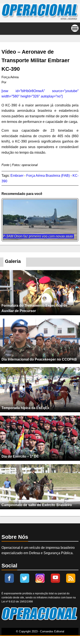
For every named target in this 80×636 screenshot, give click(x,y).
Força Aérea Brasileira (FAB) (48, 175)
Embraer (16, 175)
